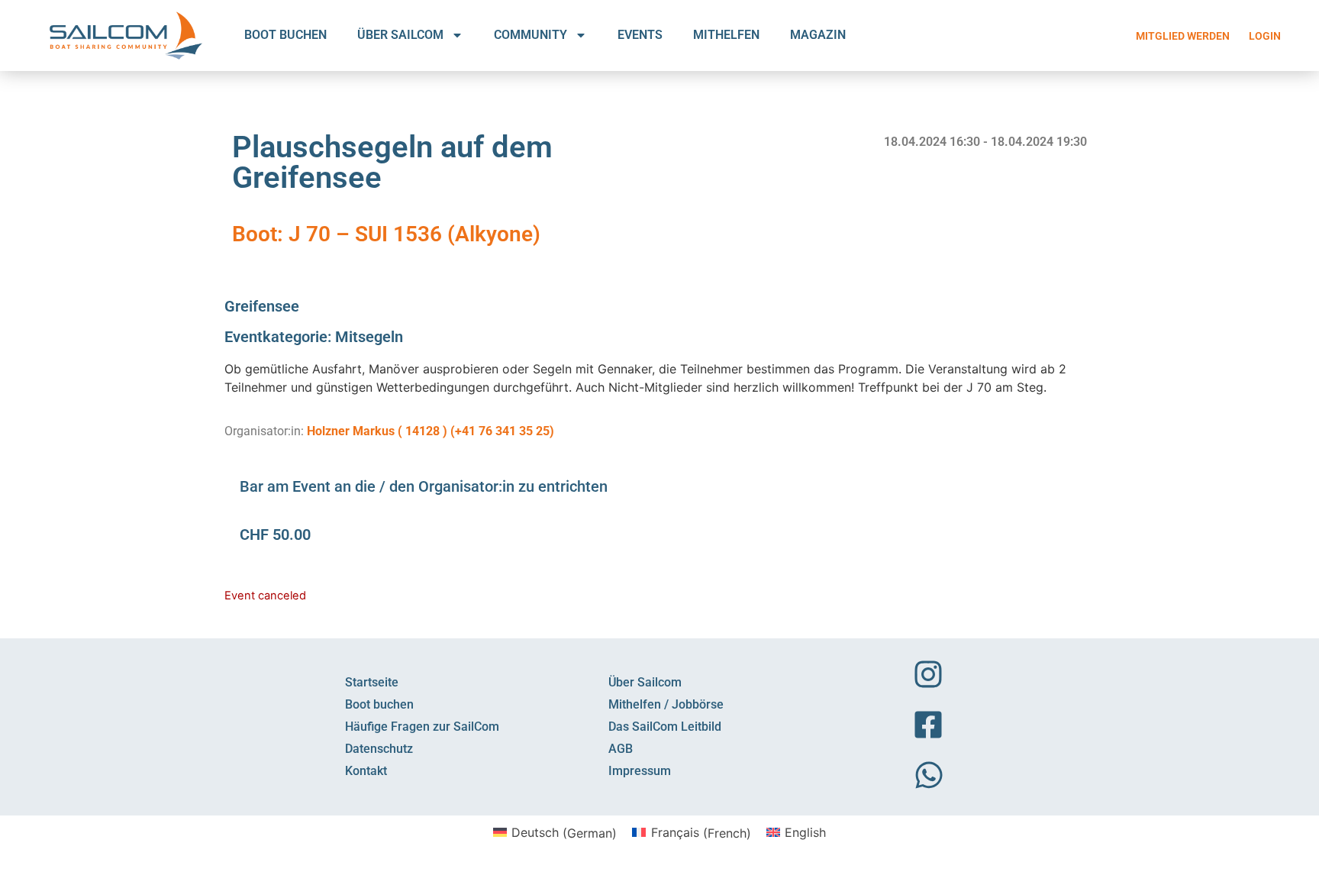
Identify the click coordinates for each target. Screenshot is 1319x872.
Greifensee (261, 306)
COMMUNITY (530, 34)
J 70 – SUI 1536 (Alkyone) (414, 234)
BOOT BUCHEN (285, 34)
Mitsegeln (369, 337)
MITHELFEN (726, 34)
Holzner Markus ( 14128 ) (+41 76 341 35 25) (430, 431)
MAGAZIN (818, 34)
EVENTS (640, 34)
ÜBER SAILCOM (400, 34)
